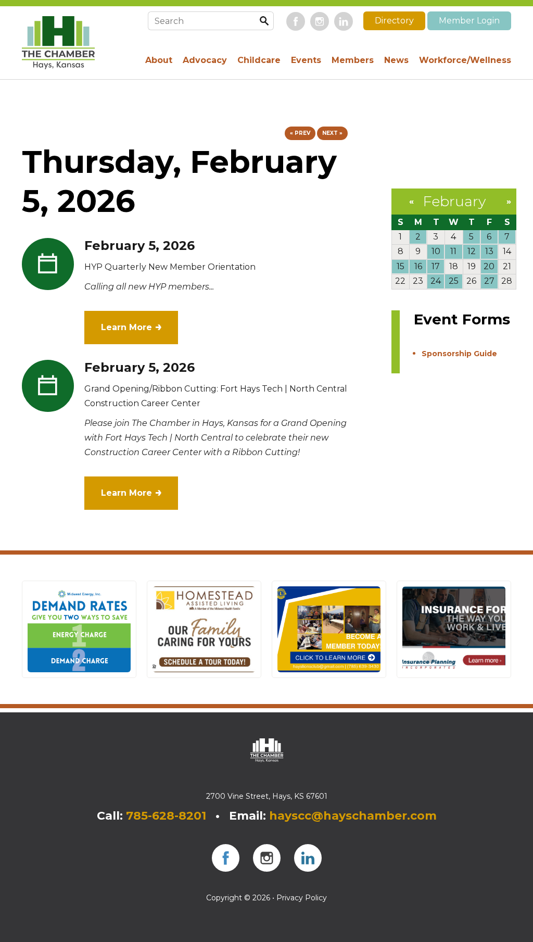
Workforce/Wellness (465, 60)
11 (453, 251)
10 (436, 251)
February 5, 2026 (139, 245)
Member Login (469, 21)
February (454, 201)
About (158, 60)
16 (418, 266)
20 (489, 266)
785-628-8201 (166, 816)
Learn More (126, 327)
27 (489, 281)
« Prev (300, 133)
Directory (394, 21)
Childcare (259, 60)
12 (471, 251)
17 (436, 266)
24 (435, 281)
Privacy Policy (301, 897)
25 (454, 281)
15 (400, 266)
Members (353, 60)
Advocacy (205, 60)
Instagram (319, 21)
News (396, 60)
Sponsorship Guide (459, 353)
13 (489, 251)
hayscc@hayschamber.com (353, 816)
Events (306, 60)
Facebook (295, 21)
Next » (332, 133)
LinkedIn (343, 21)
